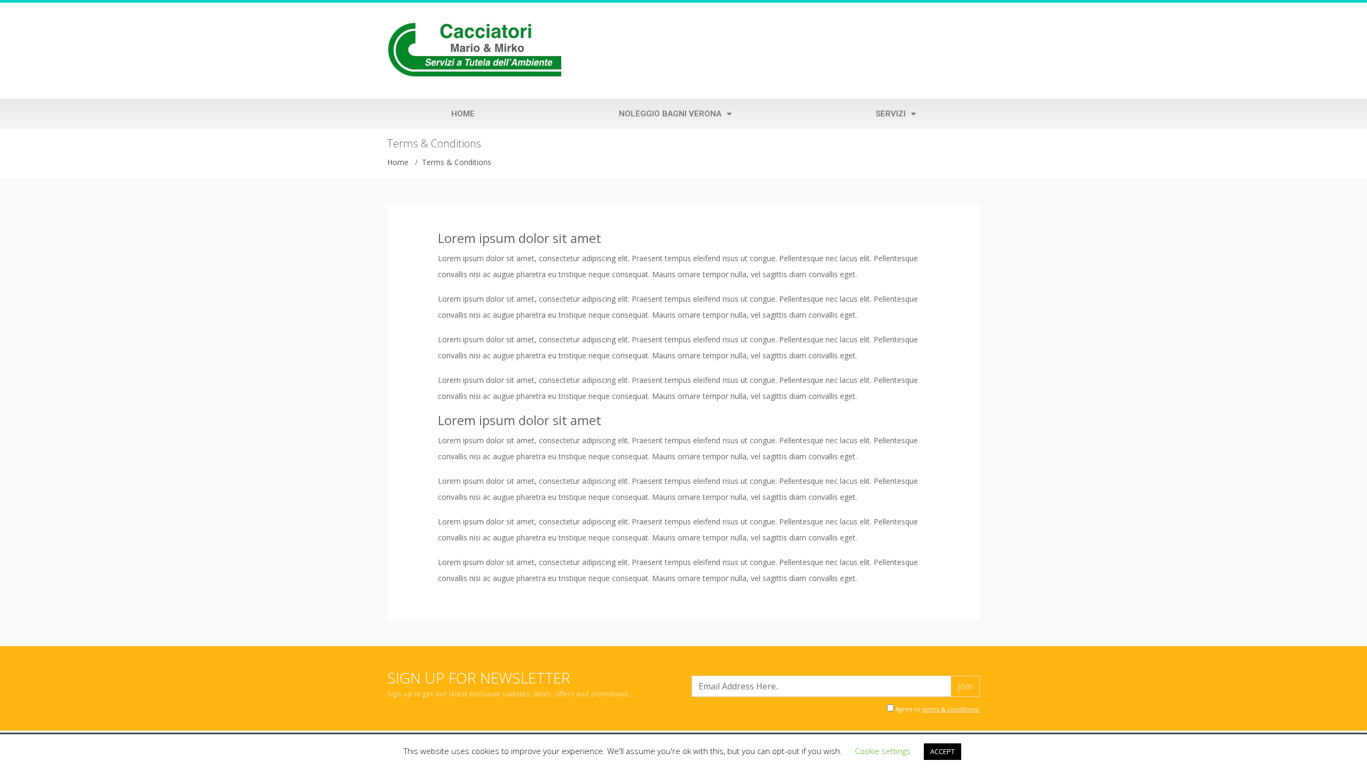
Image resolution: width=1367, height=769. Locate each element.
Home (463, 114)
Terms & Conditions (456, 162)
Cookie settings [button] (882, 751)
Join (965, 686)
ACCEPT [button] (942, 751)
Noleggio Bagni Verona (670, 114)
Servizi (891, 114)
